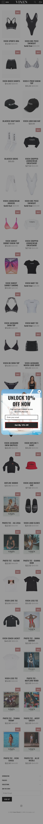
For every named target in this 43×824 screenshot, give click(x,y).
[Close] (39, 391)
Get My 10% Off (21, 425)
